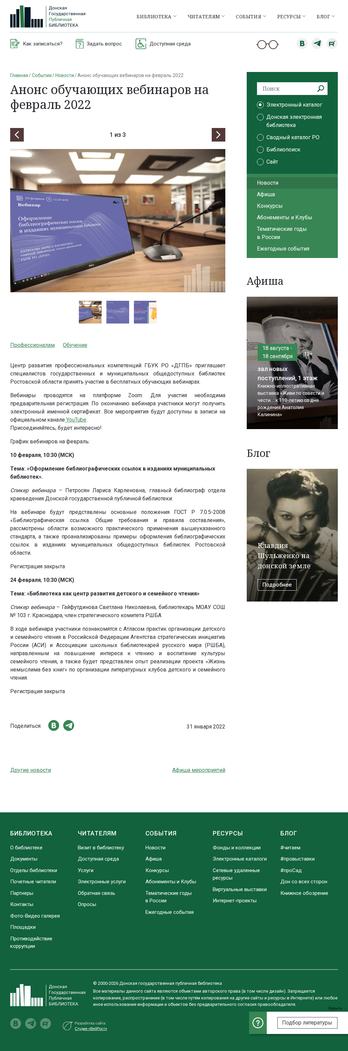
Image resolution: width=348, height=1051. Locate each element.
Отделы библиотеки (33, 870)
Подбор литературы (307, 1022)
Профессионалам (32, 345)
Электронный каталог (294, 105)
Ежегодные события (283, 248)
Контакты (21, 904)
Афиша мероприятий (198, 770)
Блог (288, 833)
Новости (64, 75)
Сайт (272, 162)
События (42, 75)
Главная (19, 75)
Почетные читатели (33, 882)
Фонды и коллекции (237, 848)
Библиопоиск (283, 149)
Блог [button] (323, 16)
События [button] (248, 16)
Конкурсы (270, 206)
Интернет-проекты (235, 901)
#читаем (290, 848)
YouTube (75, 420)
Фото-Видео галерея (35, 916)
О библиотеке (26, 848)
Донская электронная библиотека (294, 121)
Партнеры (21, 893)
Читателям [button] (204, 16)
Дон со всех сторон (303, 882)
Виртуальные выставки (240, 889)
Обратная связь (96, 893)
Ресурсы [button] (289, 16)
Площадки (23, 927)
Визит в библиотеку (101, 848)
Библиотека (31, 833)
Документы (23, 859)
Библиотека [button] (154, 16)
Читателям (97, 833)
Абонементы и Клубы (284, 217)
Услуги (85, 870)
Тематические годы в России (282, 233)
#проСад (291, 870)
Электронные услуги (102, 882)
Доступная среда (98, 859)
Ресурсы (228, 833)
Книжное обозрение (304, 893)
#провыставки (297, 859)
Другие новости (30, 770)
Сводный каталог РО (292, 137)
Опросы (87, 904)
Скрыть (335, 1008)
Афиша (266, 194)
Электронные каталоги (240, 859)
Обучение (75, 345)
